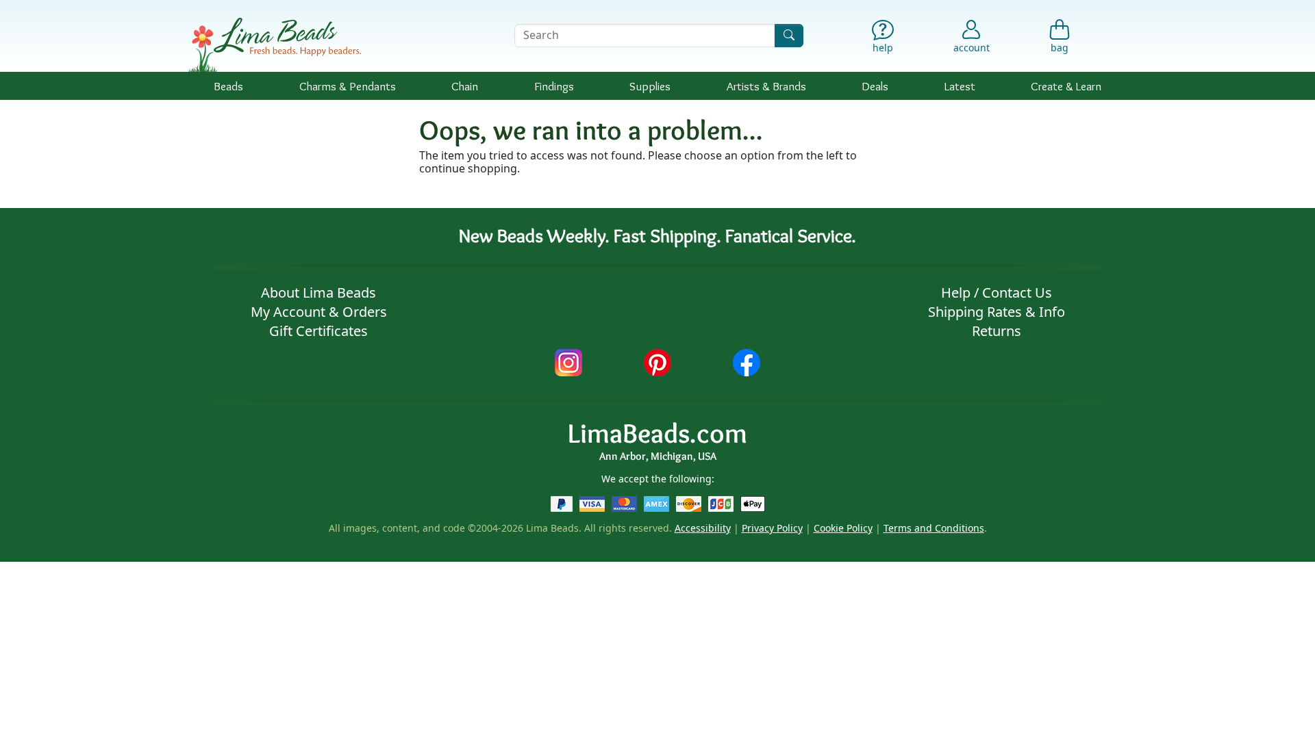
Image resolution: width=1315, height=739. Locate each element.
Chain (464, 86)
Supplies (650, 86)
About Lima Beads (318, 292)
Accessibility (703, 527)
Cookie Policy (843, 527)
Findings (554, 86)
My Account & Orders (319, 311)
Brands (766, 86)
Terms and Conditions (934, 527)
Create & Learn (1066, 86)
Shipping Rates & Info (996, 311)
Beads (228, 86)
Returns (996, 331)
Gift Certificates (318, 331)
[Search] (789, 35)
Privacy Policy (772, 527)
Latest (959, 86)
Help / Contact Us (996, 292)
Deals (875, 86)
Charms (347, 86)
